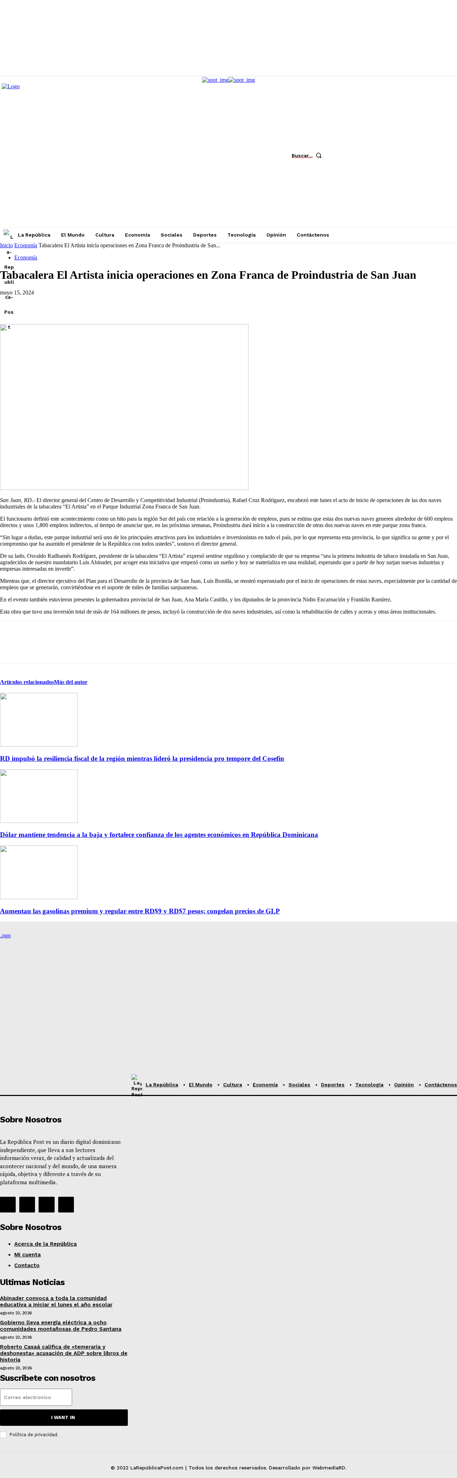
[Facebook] (341, 155)
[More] (141, 303)
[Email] (89, 303)
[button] (308, 155)
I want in (63, 1417)
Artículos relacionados (27, 682)
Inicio (6, 245)
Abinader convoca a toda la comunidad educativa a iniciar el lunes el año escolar (56, 1301)
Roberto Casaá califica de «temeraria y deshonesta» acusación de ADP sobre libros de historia (63, 1353)
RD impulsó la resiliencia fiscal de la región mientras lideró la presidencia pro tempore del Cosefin (142, 758)
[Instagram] (362, 155)
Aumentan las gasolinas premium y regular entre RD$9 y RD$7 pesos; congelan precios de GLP (140, 911)
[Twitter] (384, 155)
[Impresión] (114, 303)
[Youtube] (405, 155)
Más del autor (70, 682)
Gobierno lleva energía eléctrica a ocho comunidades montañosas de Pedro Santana (60, 1325)
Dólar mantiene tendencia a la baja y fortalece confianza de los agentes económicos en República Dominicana (159, 834)
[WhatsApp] (63, 303)
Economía (25, 245)
